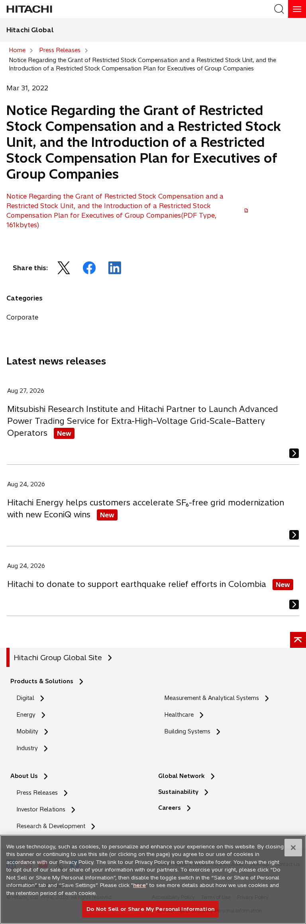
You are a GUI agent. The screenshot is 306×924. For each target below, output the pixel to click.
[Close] (293, 847)
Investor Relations (40, 809)
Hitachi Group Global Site (58, 657)
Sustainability (178, 791)
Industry (27, 748)
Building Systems (187, 731)
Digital (25, 698)
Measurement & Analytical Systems (211, 698)
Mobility (27, 731)
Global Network (181, 776)
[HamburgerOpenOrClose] (297, 9)
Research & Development (50, 826)
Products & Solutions (41, 681)
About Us (24, 776)
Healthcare (179, 714)
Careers (171, 808)
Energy (25, 714)
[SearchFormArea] (279, 9)
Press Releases (37, 792)
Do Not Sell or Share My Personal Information (150, 909)
